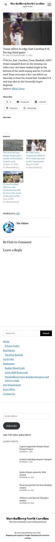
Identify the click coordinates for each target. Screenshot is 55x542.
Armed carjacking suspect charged (35, 459)
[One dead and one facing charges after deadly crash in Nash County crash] (13, 145)
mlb (18, 213)
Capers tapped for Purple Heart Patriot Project (34, 447)
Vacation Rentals (14, 354)
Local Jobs (8, 359)
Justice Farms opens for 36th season (33, 473)
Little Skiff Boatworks (16, 372)
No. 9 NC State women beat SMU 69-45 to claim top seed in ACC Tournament (36, 157)
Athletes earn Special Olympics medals (34, 499)
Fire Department (12, 384)
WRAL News (18, 88)
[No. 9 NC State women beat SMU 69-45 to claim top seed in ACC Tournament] (36, 145)
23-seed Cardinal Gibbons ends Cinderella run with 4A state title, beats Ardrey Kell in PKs (12, 190)
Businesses (8, 363)
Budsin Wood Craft (15, 368)
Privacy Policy (12, 346)
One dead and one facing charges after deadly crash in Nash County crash (12, 157)
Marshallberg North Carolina (27, 3)
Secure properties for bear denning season (36, 486)
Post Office (9, 389)
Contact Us (9, 393)
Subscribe (11, 425)
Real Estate (9, 350)
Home (6, 341)
